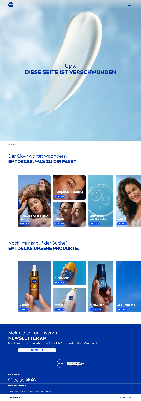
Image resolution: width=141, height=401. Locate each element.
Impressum (48, 391)
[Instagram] (16, 380)
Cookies (10, 391)
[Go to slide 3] (71, 230)
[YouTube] (28, 380)
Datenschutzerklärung (21, 391)
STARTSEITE (12, 145)
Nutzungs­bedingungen (36, 391)
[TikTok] (33, 380)
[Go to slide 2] (69, 230)
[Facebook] (10, 380)
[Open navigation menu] (129, 4)
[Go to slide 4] (72, 230)
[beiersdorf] (15, 398)
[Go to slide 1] (68, 230)
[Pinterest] (22, 380)
